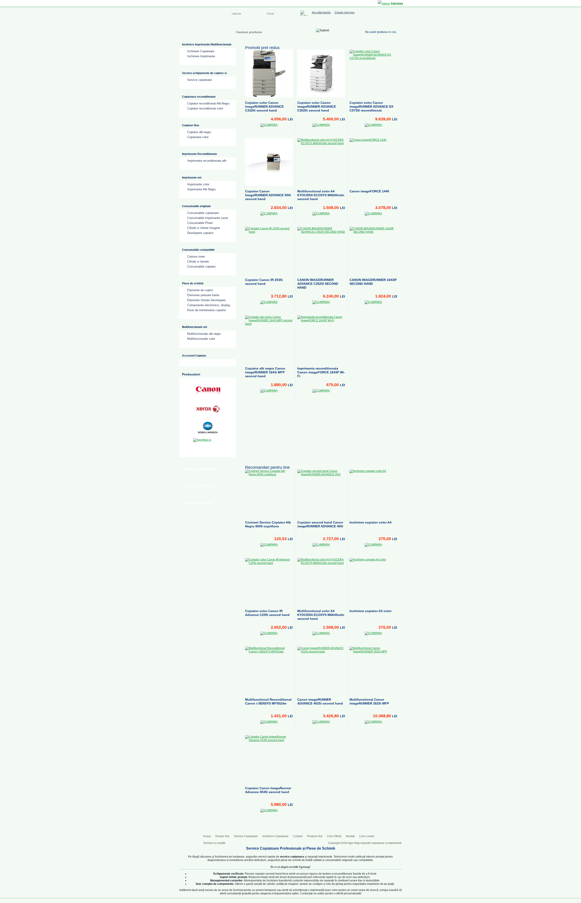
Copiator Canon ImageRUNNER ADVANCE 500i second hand (268, 195)
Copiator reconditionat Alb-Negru (208, 103)
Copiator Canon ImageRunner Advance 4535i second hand (268, 790)
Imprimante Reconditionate (199, 154)
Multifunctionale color (201, 338)
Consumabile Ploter (200, 223)
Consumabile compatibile (198, 249)
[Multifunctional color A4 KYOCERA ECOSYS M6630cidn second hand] (321, 162)
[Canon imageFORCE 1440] (373, 162)
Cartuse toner (196, 256)
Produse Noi (315, 836)
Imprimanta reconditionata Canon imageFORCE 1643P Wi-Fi (321, 372)
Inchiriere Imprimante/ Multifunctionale (206, 44)
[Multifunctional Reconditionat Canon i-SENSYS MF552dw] (269, 670)
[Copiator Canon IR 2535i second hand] (269, 251)
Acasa (235, 23)
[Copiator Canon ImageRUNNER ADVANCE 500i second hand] (269, 162)
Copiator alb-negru (199, 132)
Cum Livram (366, 836)
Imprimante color (198, 184)
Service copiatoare (199, 80)
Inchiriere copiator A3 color (370, 611)
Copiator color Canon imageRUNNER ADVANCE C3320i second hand (264, 106)
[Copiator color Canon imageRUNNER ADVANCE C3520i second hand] (321, 73)
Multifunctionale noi (194, 327)
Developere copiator (200, 233)
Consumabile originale (196, 206)
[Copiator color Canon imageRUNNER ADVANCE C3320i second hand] (269, 73)
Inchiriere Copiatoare (308, 23)
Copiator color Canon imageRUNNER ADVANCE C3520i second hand (316, 106)
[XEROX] (208, 409)
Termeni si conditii (214, 843)
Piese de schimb (192, 283)
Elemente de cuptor (200, 290)
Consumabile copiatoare (203, 213)
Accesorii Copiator (194, 355)
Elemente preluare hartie (203, 295)
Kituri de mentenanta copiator (206, 310)
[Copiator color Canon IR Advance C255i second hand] (269, 582)
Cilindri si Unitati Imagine (203, 228)
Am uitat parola (321, 12)
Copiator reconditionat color (205, 108)
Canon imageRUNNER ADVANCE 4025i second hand (320, 701)
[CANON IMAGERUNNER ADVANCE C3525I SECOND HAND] (321, 251)
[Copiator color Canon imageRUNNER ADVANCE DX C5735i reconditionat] (373, 73)
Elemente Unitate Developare (206, 300)
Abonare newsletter (198, 502)
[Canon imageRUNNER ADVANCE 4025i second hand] (321, 670)
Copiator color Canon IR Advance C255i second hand (267, 613)
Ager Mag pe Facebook (201, 469)
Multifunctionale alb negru (204, 333)
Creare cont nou (345, 12)
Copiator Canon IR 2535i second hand (264, 281)
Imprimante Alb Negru (201, 189)
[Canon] (208, 390)
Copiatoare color (198, 137)
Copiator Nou (190, 125)
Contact (332, 23)
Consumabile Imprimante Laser (207, 218)
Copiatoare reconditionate (199, 96)
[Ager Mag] (202, 30)
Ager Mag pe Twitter (198, 486)
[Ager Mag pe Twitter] (385, 22)
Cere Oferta (334, 836)
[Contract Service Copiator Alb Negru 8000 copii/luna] (269, 493)
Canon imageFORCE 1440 (369, 191)
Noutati (350, 836)
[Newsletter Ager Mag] (394, 22)
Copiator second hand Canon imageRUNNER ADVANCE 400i (320, 524)
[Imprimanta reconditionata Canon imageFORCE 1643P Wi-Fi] (321, 339)
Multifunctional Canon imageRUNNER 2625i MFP (369, 701)
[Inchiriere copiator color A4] (373, 493)
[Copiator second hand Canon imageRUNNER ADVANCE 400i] (321, 493)
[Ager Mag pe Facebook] (376, 22)
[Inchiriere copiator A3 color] (373, 582)
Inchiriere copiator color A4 (370, 522)
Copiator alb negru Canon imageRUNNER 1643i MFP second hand (265, 372)
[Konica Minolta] (208, 427)
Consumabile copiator (201, 266)
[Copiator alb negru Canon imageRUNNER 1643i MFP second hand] (269, 339)
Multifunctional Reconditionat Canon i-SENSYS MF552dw (268, 701)
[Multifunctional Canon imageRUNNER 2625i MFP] (373, 670)
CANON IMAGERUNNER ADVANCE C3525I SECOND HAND (317, 283)
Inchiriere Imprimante (201, 56)
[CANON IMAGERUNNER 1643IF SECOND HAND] (373, 251)
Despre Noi (251, 23)
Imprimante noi (191, 177)
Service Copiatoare (276, 23)
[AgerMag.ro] (208, 446)
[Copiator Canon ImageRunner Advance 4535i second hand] (269, 759)
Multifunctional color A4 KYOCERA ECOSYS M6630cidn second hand (320, 195)
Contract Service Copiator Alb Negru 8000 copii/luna (268, 524)
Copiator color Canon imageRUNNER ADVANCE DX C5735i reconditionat (371, 106)
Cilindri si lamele (198, 261)
